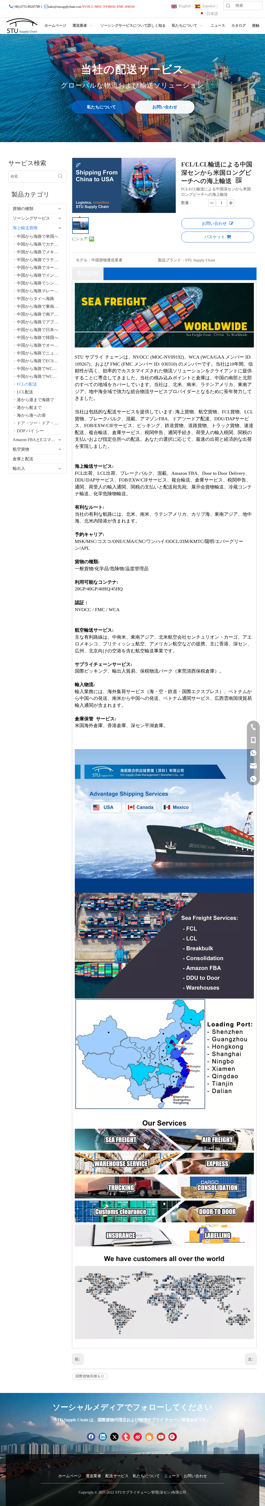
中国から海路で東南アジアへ (41, 306)
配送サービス (117, 1476)
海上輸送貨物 (25, 228)
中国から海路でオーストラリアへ (41, 345)
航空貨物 (21, 449)
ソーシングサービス (31, 218)
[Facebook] (91, 1437)
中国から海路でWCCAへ (40, 368)
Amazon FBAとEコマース (36, 439)
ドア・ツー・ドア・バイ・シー (41, 423)
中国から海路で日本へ (37, 329)
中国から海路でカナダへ (39, 244)
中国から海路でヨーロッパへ (41, 267)
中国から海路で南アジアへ (41, 314)
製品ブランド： (171, 260)
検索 (228, 5)
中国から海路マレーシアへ (41, 291)
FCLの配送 (27, 384)
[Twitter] (114, 1437)
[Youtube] (161, 1437)
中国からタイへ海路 (35, 298)
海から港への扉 (31, 415)
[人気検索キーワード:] (60, 176)
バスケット (214, 237)
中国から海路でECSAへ (39, 361)
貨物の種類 (23, 208)
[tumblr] (126, 1437)
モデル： (83, 260)
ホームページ (70, 1476)
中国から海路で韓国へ (37, 337)
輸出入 (19, 468)
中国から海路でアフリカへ (41, 322)
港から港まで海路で (35, 400)
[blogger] (149, 1437)
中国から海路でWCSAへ (39, 376)
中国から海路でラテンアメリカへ (41, 259)
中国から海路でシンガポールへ (41, 283)
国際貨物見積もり (89, 1376)
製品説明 (87, 273)
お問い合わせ (164, 107)
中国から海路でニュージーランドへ (41, 353)
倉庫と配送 (23, 459)
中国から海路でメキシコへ (41, 252)
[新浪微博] (138, 1437)
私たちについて (101, 107)
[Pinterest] (172, 1437)
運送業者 (93, 1476)
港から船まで (29, 407)
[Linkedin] (103, 1437)
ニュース (172, 1476)
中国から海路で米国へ (37, 236)
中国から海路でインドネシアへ (41, 275)
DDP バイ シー (30, 431)
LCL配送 (25, 392)
